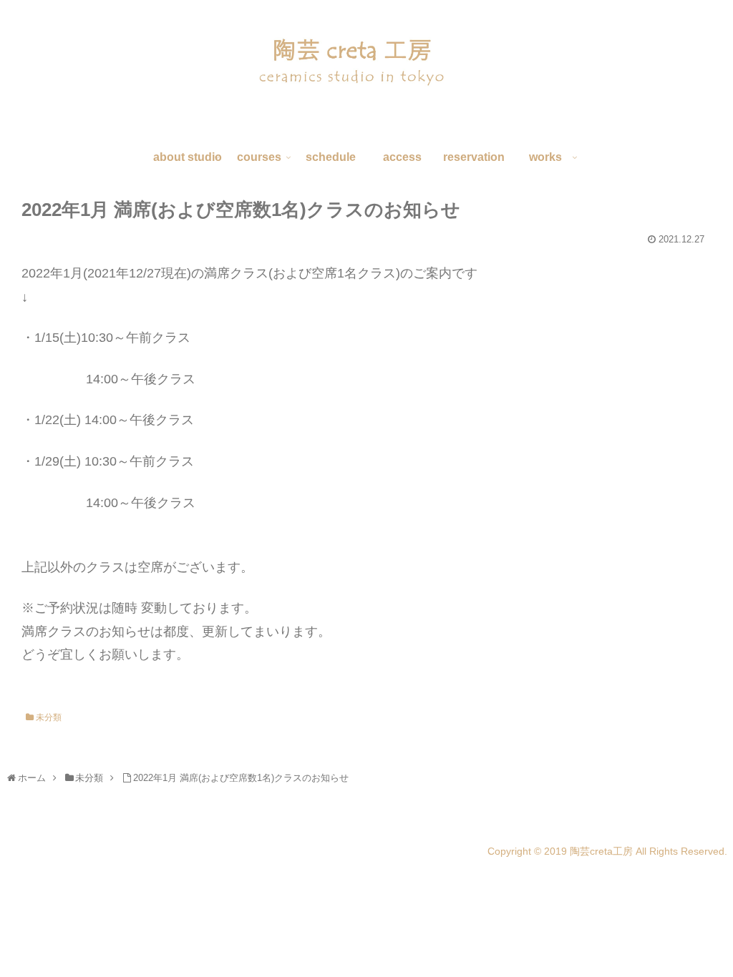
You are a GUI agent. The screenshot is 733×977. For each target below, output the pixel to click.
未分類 (48, 717)
